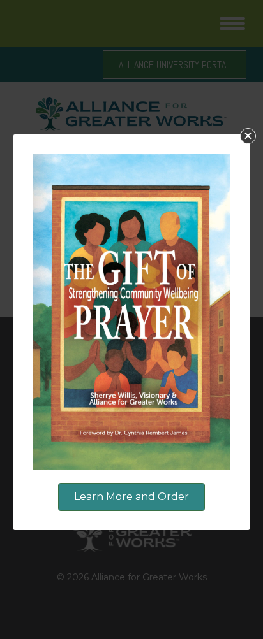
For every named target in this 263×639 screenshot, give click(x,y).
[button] (248, 136)
